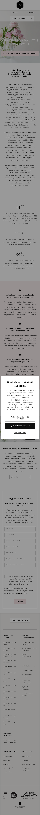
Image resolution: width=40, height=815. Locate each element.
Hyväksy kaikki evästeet (20, 426)
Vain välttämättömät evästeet (20, 418)
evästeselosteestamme (22, 410)
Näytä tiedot (20, 433)
